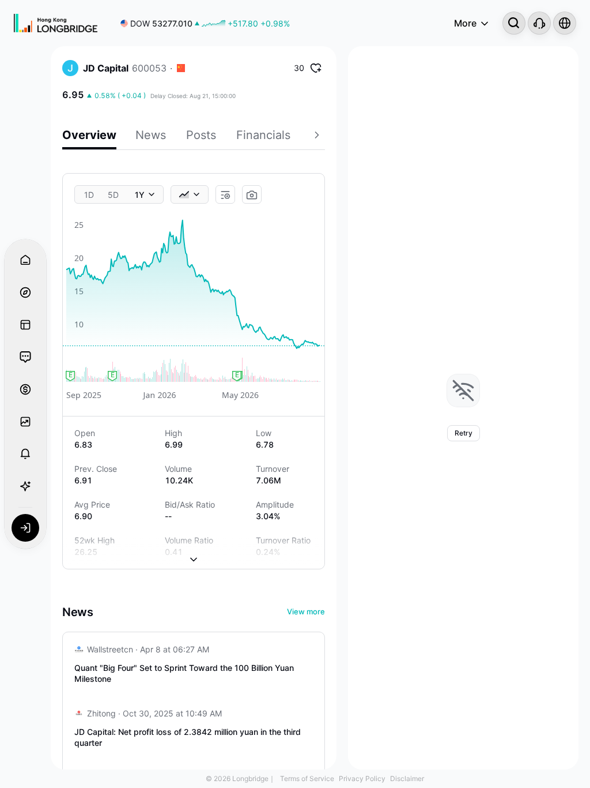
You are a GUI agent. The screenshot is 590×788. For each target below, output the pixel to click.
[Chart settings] (225, 195)
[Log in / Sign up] (25, 528)
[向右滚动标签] (318, 136)
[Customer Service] (539, 23)
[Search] (513, 23)
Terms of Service (307, 778)
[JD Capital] (70, 68)
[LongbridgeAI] (25, 486)
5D (113, 195)
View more (306, 611)
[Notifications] (25, 454)
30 (299, 68)
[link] (205, 23)
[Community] (25, 357)
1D (89, 195)
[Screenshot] (252, 195)
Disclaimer (407, 778)
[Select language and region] (564, 23)
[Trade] (25, 389)
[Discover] (25, 292)
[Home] (55, 23)
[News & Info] (25, 325)
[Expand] (193, 550)
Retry (463, 433)
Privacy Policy (362, 778)
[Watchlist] (25, 422)
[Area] (190, 194)
